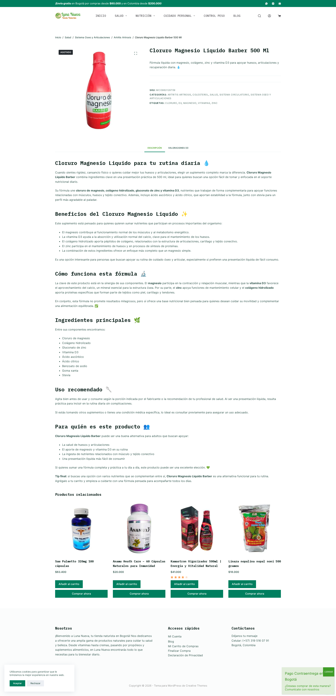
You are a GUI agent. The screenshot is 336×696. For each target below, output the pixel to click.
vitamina (204, 103)
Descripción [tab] (155, 148)
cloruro (171, 103)
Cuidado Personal (178, 15)
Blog (236, 15)
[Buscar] (259, 15)
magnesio (190, 103)
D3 (180, 103)
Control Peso (214, 15)
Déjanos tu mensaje (244, 636)
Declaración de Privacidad (185, 655)
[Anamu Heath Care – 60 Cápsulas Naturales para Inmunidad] (139, 528)
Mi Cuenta (174, 636)
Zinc (215, 103)
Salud (119, 15)
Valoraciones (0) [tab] (178, 148)
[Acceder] (269, 15)
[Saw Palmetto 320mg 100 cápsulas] (81, 528)
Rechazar (35, 683)
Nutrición (143, 15)
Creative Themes (196, 685)
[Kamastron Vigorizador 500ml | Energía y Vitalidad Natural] (197, 528)
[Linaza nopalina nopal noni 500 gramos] (254, 528)
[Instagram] (273, 3)
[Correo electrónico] (280, 3)
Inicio (101, 15)
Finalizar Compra (179, 650)
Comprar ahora (81, 593)
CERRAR (328, 671)
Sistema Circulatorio (234, 94)
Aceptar (17, 683)
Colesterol (200, 94)
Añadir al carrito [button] (69, 584)
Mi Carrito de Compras (183, 646)
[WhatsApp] (266, 3)
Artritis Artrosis (179, 94)
